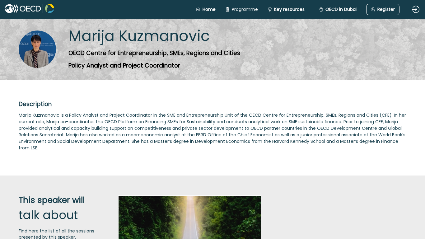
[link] (241, 9)
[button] (205, 9)
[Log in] (415, 9)
